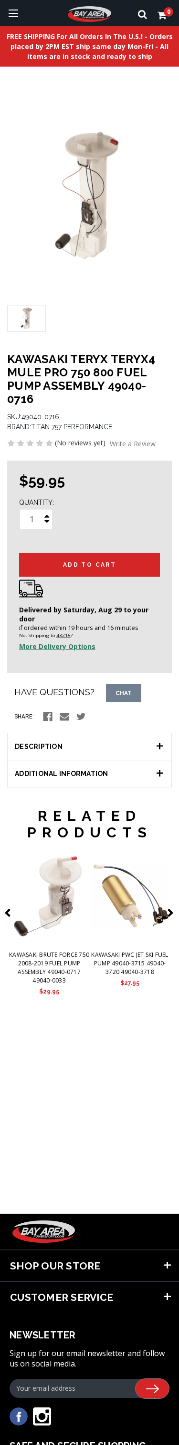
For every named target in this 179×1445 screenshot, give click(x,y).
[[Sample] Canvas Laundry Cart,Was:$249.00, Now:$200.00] (49, 896)
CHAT (124, 693)
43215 (63, 635)
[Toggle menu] (13, 13)
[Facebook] (48, 716)
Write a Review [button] (133, 443)
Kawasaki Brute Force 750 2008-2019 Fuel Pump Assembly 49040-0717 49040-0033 (49, 967)
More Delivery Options (57, 646)
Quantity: (36, 502)
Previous (9, 912)
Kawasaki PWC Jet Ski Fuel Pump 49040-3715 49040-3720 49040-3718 (129, 963)
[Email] (64, 716)
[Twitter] (81, 716)
